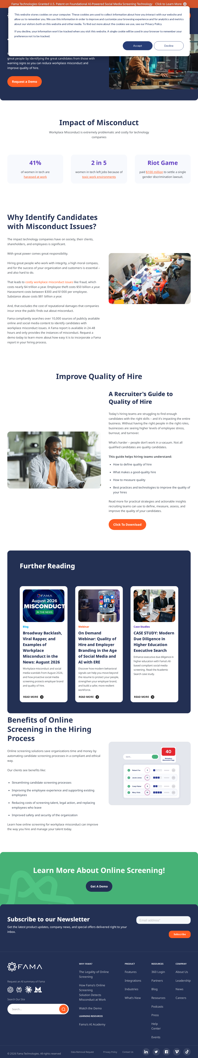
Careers (181, 998)
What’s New (133, 998)
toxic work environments (99, 177)
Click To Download (127, 524)
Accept (137, 45)
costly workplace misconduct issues (49, 282)
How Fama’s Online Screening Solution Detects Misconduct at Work (92, 992)
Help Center (156, 1026)
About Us (182, 972)
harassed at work (35, 177)
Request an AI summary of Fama (26, 981)
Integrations (133, 980)
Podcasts (157, 1006)
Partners (157, 980)
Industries (131, 989)
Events (155, 1037)
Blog (154, 989)
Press (155, 1015)
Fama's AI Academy (92, 1024)
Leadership (183, 980)
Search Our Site (16, 999)
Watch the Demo (90, 1008)
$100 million (154, 172)
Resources (158, 998)
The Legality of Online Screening (94, 974)
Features (131, 972)
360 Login (158, 972)
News (179, 989)
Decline (168, 45)
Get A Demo (99, 886)
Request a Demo (24, 81)
